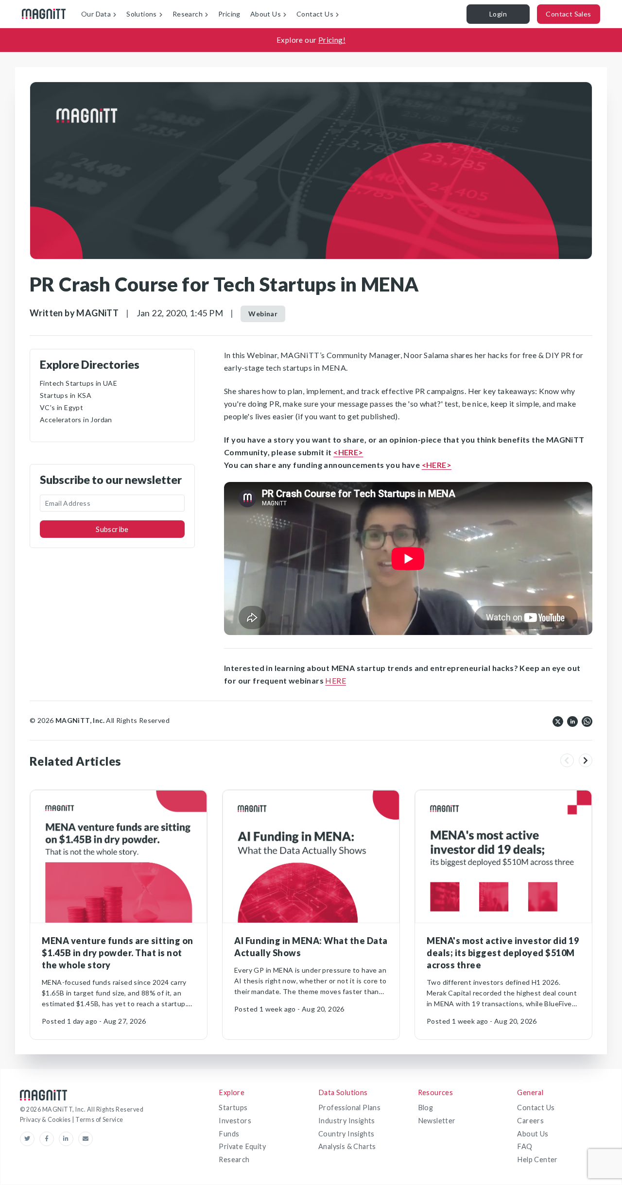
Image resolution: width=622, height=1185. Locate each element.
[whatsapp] (587, 720)
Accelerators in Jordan (76, 419)
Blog (425, 1107)
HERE (335, 680)
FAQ (524, 1146)
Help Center (537, 1159)
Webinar (262, 313)
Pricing (229, 14)
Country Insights (346, 1134)
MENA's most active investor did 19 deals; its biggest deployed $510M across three (503, 952)
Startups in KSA (65, 395)
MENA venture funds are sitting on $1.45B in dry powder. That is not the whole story (117, 952)
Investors (235, 1120)
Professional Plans (349, 1107)
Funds (229, 1134)
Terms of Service (99, 1119)
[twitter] (558, 720)
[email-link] (85, 1139)
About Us (532, 1134)
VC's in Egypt (61, 407)
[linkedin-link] (68, 1139)
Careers (530, 1120)
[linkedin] (572, 720)
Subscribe (112, 529)
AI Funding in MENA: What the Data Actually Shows (311, 946)
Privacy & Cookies (46, 1119)
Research (234, 1159)
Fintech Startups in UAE (78, 383)
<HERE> (348, 452)
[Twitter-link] (29, 1139)
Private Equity (242, 1146)
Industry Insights (346, 1120)
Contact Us (535, 1107)
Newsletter (437, 1120)
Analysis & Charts (347, 1146)
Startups (233, 1107)
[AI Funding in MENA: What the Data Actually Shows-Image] (311, 856)
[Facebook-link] (49, 1139)
